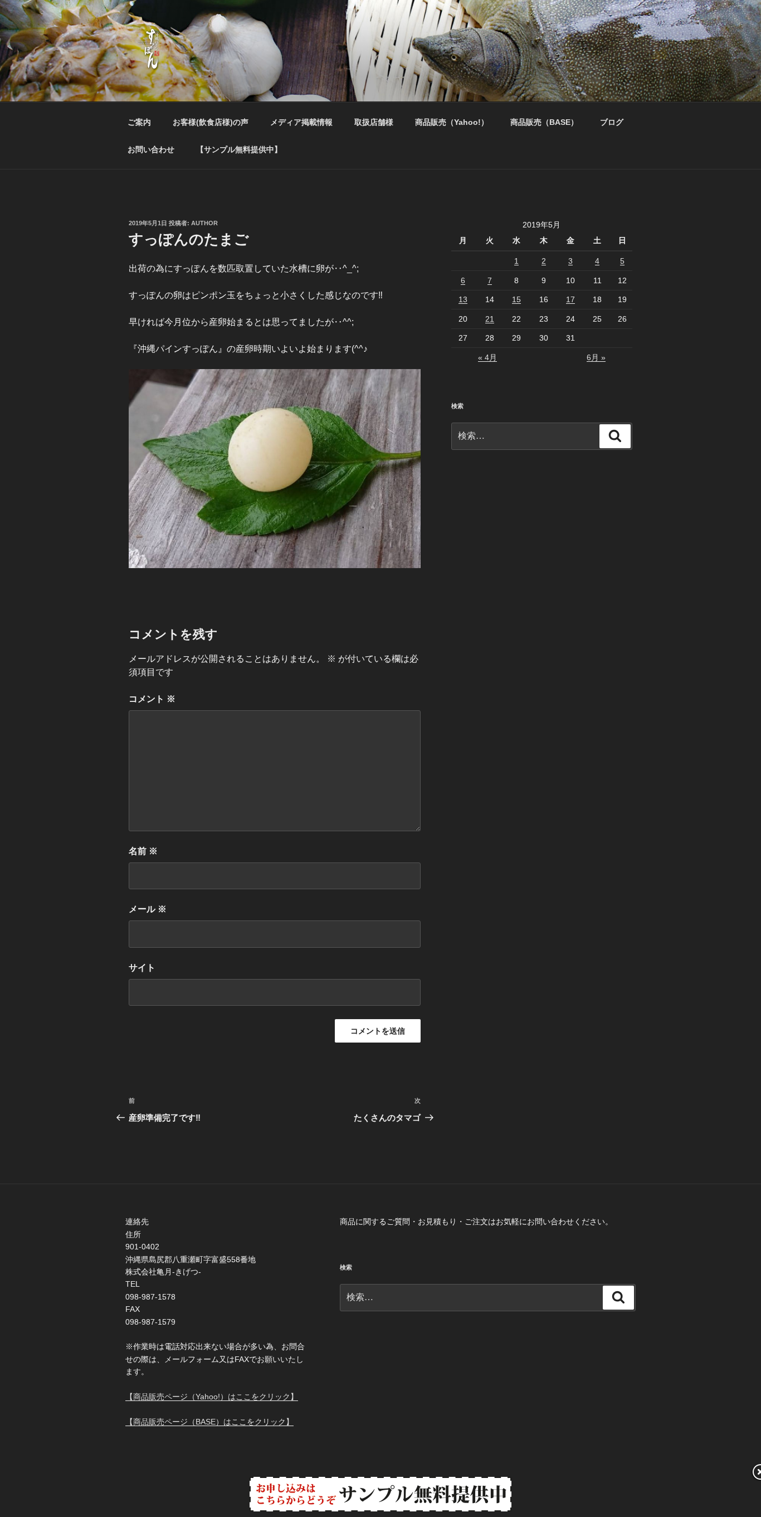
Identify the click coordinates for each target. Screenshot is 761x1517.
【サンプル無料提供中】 (239, 149)
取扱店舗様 (373, 122)
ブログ (611, 122)
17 (570, 299)
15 (516, 299)
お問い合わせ (151, 149)
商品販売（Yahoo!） (452, 122)
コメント (152, 699)
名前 (143, 851)
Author (204, 223)
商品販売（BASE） (544, 122)
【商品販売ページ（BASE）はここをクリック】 (209, 1421)
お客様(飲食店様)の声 (210, 122)
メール (148, 909)
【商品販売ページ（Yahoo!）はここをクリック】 (211, 1396)
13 (462, 299)
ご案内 (139, 122)
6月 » (596, 357)
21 (489, 318)
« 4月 (487, 357)
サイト (142, 967)
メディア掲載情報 (301, 122)
